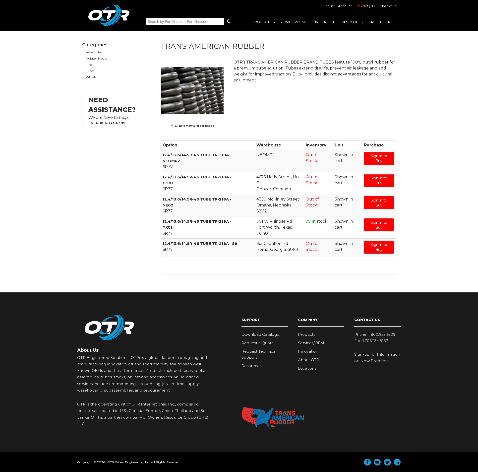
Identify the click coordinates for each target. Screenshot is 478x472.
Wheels (91, 77)
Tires (89, 65)
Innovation (323, 22)
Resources (352, 22)
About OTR (380, 22)
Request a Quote (257, 342)
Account (345, 6)
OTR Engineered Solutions (109, 25)
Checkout (388, 6)
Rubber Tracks (96, 58)
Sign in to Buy (379, 158)
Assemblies (94, 52)
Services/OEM (292, 22)
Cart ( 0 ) (367, 6)
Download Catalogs (260, 334)
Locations (307, 368)
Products (262, 22)
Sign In (327, 6)
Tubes (90, 71)
